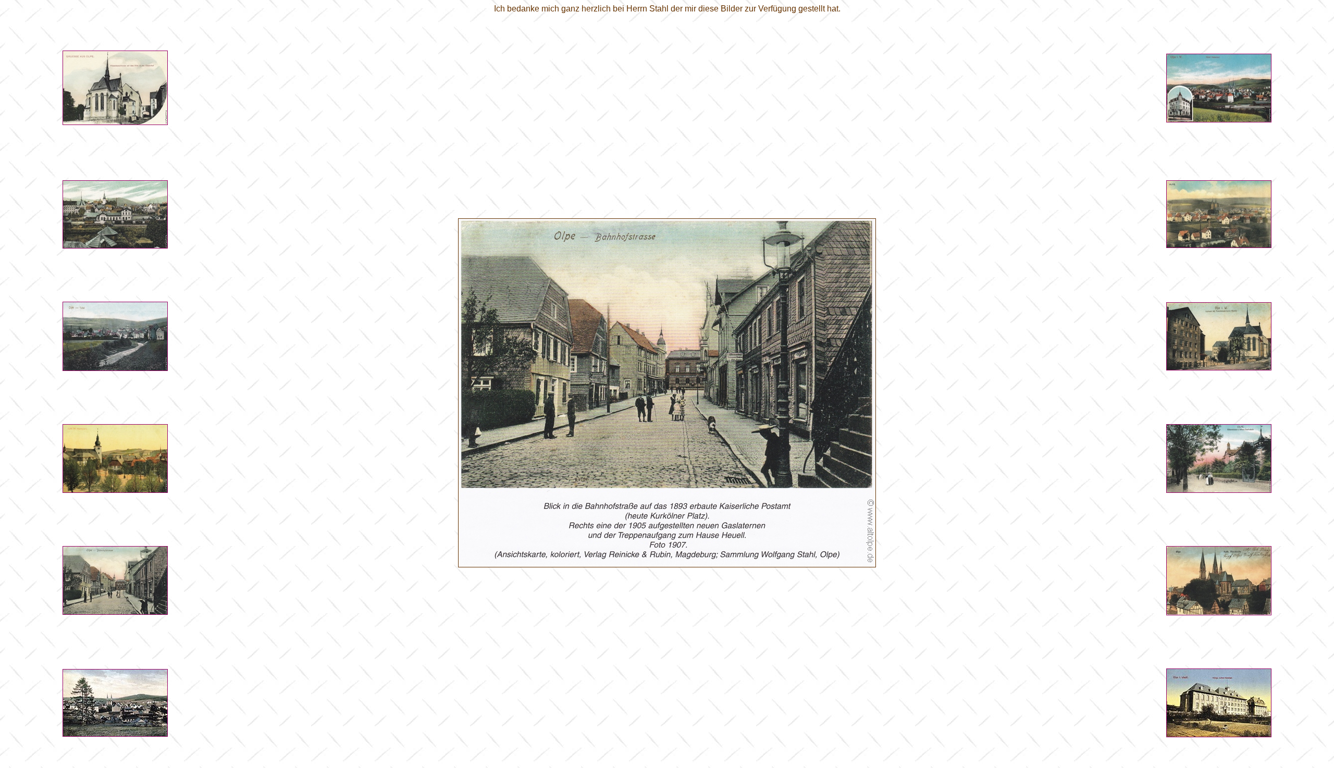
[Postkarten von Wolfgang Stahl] (115, 122)
